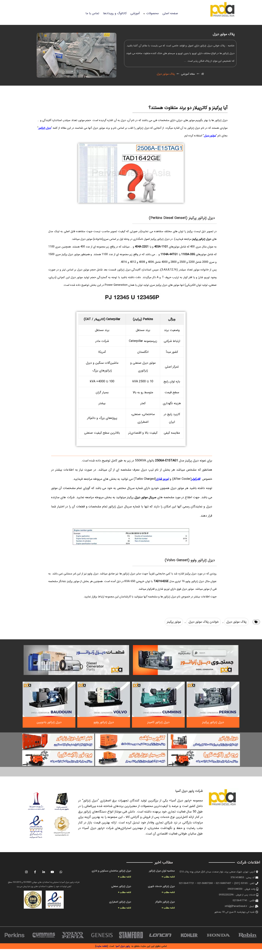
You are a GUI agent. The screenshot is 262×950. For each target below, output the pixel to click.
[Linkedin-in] (44, 872)
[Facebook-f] (35, 872)
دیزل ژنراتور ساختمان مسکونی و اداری (111, 871)
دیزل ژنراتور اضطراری (120, 902)
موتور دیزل (210, 135)
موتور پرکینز (174, 621)
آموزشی (135, 13)
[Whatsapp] (61, 872)
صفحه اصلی (170, 13)
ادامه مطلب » (168, 877)
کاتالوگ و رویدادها (115, 13)
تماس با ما (92, 13)
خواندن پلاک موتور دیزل (204, 621)
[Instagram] (26, 872)
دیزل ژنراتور (44, 128)
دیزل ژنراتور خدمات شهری (161, 886)
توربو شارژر (162, 479)
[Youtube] (52, 872)
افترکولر (196, 479)
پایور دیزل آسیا (123, 946)
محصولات (152, 13)
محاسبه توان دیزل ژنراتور (162, 871)
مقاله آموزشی (188, 74)
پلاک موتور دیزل (236, 621)
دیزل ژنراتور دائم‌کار (165, 902)
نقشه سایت (101, 946)
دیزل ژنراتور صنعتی (121, 886)
